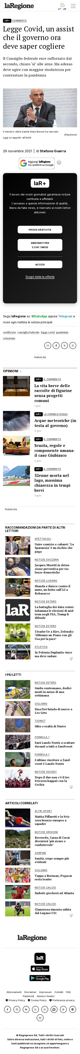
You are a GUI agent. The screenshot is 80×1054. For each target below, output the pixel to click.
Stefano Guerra (53, 151)
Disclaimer (30, 992)
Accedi (40, 264)
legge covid (48, 332)
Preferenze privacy (63, 1000)
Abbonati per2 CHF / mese (40, 245)
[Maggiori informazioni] (59, 163)
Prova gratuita (40, 229)
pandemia (62, 332)
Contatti (59, 992)
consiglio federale (28, 332)
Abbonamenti (14, 992)
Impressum (45, 992)
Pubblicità (28, 996)
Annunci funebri (46, 996)
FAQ (68, 992)
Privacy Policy (16, 1000)
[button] (7, 1009)
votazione (9, 338)
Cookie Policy (38, 1000)
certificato (9, 332)
